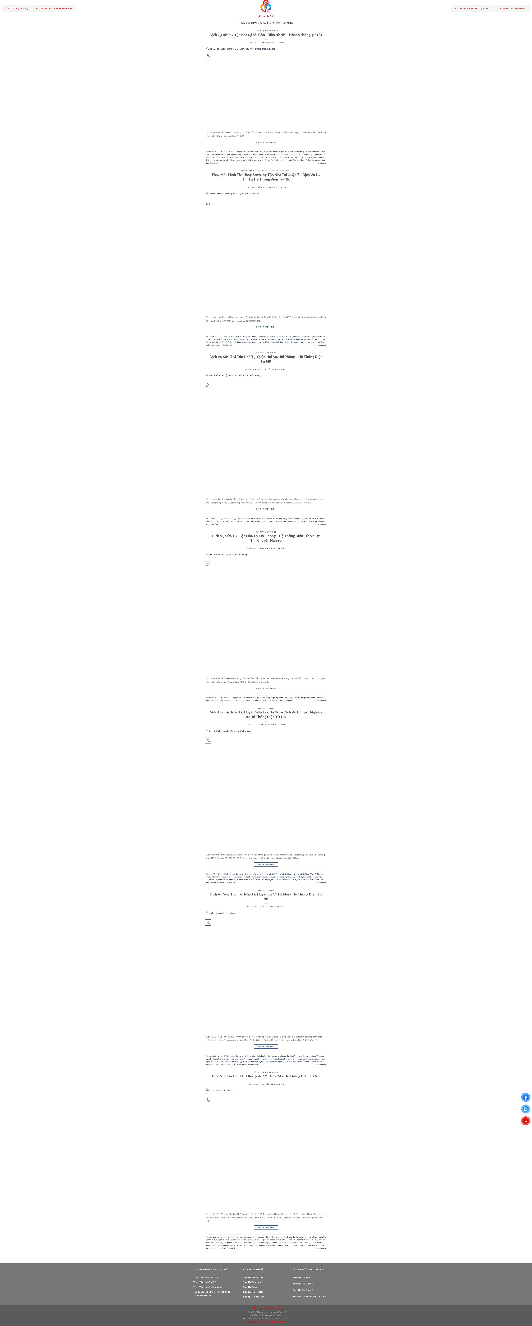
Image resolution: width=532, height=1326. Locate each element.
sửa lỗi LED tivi (316, 1240)
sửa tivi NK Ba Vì (217, 1061)
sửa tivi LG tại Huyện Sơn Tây (268, 877)
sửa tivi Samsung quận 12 (219, 1245)
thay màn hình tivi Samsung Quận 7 (265, 342)
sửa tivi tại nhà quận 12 (290, 1245)
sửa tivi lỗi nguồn (299, 877)
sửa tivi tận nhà (312, 521)
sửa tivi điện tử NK (277, 160)
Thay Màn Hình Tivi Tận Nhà (471, 8)
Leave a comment (319, 163)
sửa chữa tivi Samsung (286, 874)
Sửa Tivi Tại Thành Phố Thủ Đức (309, 1296)
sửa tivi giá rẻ (310, 518)
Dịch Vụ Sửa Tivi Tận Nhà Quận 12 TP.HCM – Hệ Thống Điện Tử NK (266, 1076)
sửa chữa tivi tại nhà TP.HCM (281, 1240)
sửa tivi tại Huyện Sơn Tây (287, 880)
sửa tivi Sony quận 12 (257, 1245)
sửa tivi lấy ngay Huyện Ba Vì (237, 1059)
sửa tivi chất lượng (280, 518)
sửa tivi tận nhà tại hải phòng (282, 700)
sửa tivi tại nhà (281, 521)
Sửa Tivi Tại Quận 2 (303, 1283)
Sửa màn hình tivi (316, 874)
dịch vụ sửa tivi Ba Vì (243, 1056)
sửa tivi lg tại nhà (257, 339)
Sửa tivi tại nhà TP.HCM (308, 1245)
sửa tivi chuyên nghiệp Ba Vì (307, 1056)
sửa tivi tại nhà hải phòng (261, 700)
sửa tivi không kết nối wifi (290, 154)
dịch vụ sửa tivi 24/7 (250, 152)
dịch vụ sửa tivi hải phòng (248, 698)
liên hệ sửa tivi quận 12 (245, 1240)
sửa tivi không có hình (272, 154)
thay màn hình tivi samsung (311, 160)
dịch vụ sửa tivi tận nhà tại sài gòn (271, 152)
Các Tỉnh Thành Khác (511, 8)
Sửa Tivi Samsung (252, 1282)
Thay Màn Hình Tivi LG (204, 1282)
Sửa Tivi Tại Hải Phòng (266, 353)
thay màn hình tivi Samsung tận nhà (293, 342)
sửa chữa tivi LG (271, 874)
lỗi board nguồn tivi (262, 1240)
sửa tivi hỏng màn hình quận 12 (245, 1242)
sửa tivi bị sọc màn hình (214, 154)
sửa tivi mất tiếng (241, 157)
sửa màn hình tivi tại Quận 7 (239, 339)
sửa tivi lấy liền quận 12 (289, 1242)
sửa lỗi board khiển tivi (301, 1240)
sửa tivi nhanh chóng (233, 521)
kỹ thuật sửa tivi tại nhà (227, 1240)
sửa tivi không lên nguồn (310, 154)
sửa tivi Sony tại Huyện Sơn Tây (249, 880)
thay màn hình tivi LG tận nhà (241, 342)
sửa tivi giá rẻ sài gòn (255, 154)
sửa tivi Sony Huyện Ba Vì (277, 1061)
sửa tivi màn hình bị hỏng (306, 1059)
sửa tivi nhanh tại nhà (279, 157)
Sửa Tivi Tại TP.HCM (253, 1296)
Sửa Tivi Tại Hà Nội (16, 8)
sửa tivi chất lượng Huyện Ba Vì (284, 1056)
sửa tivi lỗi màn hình (288, 1059)
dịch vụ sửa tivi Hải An (246, 518)
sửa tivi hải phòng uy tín (288, 698)
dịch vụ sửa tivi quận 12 (305, 1237)
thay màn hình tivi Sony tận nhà (224, 345)
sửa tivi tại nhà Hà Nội (306, 880)
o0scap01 (280, 43)
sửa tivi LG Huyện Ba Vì (258, 1059)
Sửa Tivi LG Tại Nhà (253, 1277)
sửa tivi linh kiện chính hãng (223, 157)
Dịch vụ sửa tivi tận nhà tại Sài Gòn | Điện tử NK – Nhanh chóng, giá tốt (266, 35)
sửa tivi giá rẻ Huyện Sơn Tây (234, 877)
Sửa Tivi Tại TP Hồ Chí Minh (54, 8)
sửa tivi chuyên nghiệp (296, 518)
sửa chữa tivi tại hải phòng (268, 698)
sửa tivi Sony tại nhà (314, 157)
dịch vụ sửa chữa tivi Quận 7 (276, 336)
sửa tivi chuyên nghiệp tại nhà (235, 154)
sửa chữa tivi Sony (303, 874)
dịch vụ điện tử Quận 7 (296, 336)
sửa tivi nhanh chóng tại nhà (259, 157)
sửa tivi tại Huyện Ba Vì (312, 1061)
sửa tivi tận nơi (229, 882)
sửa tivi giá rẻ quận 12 (224, 1242)
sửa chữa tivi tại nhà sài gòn (294, 152)
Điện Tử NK (215, 524)
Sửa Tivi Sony (250, 1287)
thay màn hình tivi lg (292, 160)
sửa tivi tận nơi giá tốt (245, 160)
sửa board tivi (258, 874)
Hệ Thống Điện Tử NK (313, 336)
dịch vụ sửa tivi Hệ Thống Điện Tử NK (256, 1237)
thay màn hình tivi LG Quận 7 (218, 342)
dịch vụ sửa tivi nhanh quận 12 (283, 1237)
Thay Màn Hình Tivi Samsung (208, 1287)
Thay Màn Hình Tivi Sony (205, 1277)
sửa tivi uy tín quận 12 (226, 1248)
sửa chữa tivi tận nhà (264, 518)
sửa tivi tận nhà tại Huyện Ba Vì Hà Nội (229, 1064)
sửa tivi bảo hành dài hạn (315, 152)
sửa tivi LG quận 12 (306, 1242)
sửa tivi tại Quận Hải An (297, 521)
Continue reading (266, 142)
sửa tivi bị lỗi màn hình (214, 877)
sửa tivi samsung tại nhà (296, 157)
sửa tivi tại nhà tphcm (228, 160)
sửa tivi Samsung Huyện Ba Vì (236, 1061)
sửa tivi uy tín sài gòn (262, 160)
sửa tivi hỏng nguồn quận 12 (268, 1242)
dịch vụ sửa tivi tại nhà (244, 874)
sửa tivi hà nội (251, 877)
